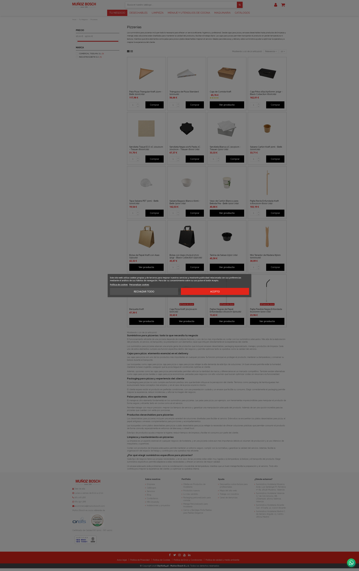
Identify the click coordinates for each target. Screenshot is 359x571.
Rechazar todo (144, 291)
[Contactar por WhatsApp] (351, 563)
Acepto (215, 291)
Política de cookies (119, 284)
